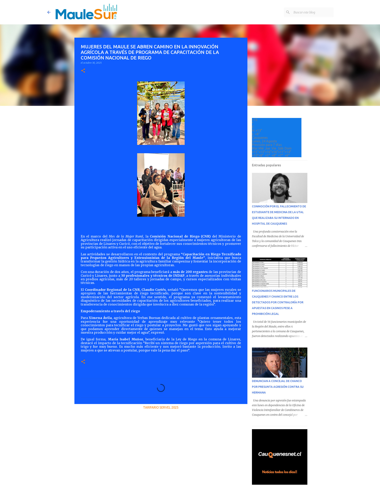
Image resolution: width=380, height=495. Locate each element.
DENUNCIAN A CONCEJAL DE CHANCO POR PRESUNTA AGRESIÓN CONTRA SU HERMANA (278, 386)
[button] (83, 71)
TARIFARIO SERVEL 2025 (161, 407)
